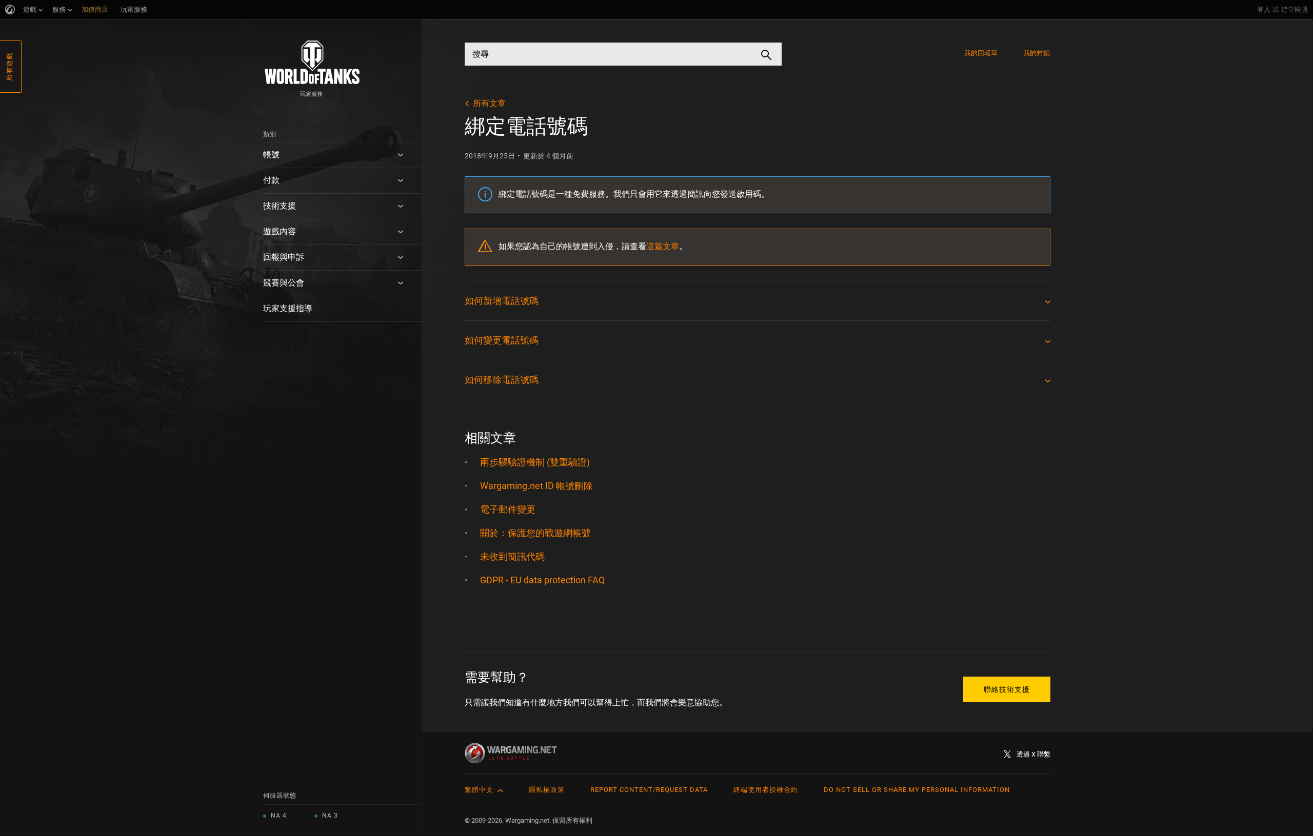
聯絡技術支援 (1007, 689)
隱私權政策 (547, 789)
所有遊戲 (9, 66)
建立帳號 (1294, 9)
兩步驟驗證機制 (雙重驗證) (535, 462)
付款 (271, 180)
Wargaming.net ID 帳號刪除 (536, 485)
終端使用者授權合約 (765, 789)
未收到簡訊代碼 (512, 556)
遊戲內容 (279, 231)
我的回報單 (981, 53)
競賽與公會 (283, 283)
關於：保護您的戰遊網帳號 (535, 532)
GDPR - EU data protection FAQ (542, 580)
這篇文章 (662, 246)
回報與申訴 (283, 257)
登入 (1263, 9)
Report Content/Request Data (649, 789)
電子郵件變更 (507, 509)
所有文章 (489, 103)
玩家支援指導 (287, 308)
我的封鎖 (1036, 53)
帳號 (271, 154)
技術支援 (279, 206)
